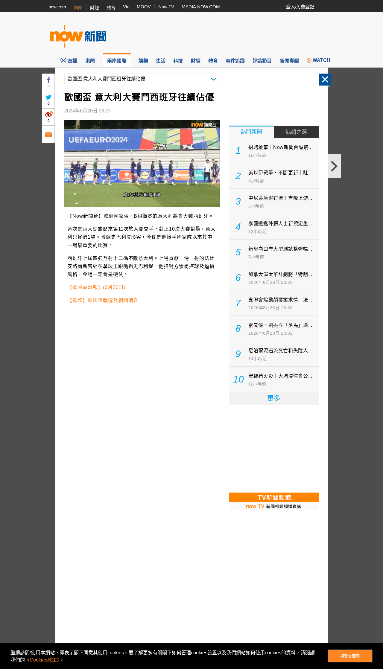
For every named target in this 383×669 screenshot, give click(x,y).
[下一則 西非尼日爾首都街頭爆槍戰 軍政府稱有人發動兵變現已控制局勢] (334, 166)
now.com (57, 6)
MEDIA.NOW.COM (201, 6)
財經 (94, 7)
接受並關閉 (350, 656)
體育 (111, 7)
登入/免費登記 (300, 6)
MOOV (144, 6)
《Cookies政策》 (42, 659)
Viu (126, 6)
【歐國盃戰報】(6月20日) (96, 287)
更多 (273, 398)
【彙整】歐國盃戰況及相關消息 (102, 300)
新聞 (78, 7)
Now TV (166, 6)
